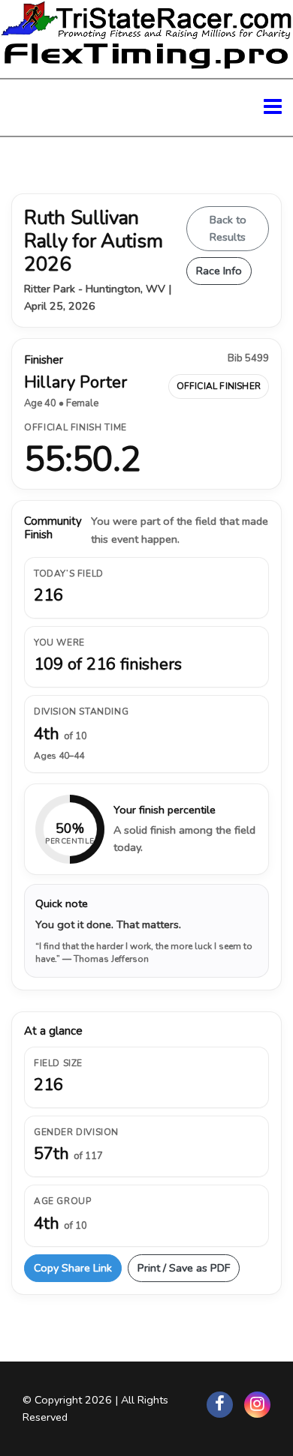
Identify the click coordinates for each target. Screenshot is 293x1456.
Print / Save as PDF (183, 1267)
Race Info (219, 270)
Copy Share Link (73, 1267)
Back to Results (228, 228)
